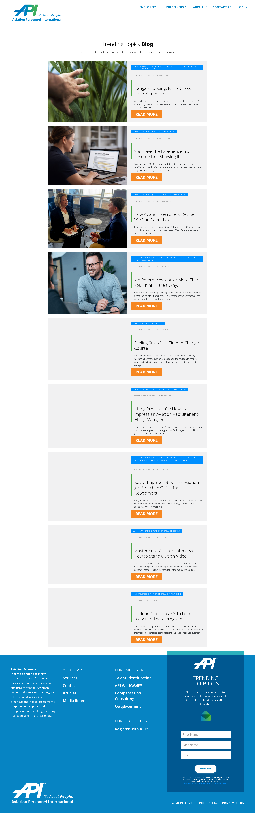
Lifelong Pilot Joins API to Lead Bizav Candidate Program (162, 616)
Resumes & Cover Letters (163, 131)
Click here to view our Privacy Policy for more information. (205, 783)
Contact (70, 685)
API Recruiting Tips (152, 66)
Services (70, 677)
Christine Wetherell (171, 66)
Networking (162, 460)
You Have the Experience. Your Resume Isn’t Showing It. (164, 153)
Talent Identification (133, 677)
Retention (185, 66)
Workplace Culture (150, 68)
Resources (173, 460)
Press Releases (140, 594)
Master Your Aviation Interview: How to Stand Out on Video (164, 553)
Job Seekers (138, 66)
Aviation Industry (159, 257)
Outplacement (128, 706)
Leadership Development (144, 460)
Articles (69, 693)
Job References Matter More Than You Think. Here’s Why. (166, 282)
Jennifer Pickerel (174, 594)
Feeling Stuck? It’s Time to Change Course (166, 345)
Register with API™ (132, 728)
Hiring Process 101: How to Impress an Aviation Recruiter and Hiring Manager (166, 414)
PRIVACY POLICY (233, 803)
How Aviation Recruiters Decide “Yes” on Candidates (164, 216)
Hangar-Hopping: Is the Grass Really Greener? (162, 90)
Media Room (74, 700)
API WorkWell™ (128, 685)
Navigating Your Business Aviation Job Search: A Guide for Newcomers (166, 487)
